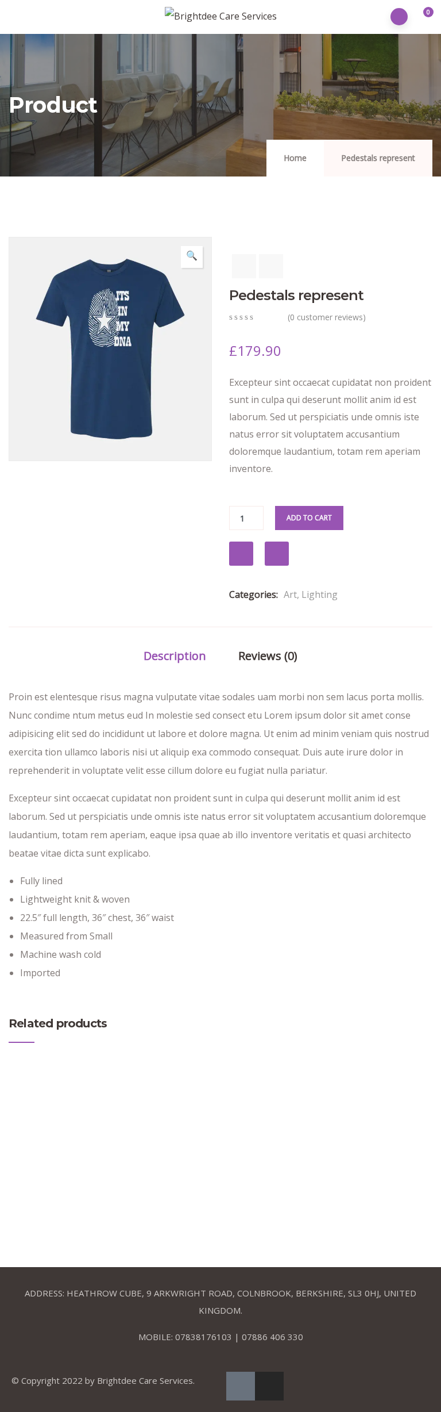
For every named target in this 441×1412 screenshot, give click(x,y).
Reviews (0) (267, 655)
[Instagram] (269, 1386)
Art (290, 594)
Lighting (319, 594)
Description (175, 655)
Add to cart (309, 518)
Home (295, 157)
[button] (422, 17)
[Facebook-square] (240, 1386)
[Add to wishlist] (241, 554)
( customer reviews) (327, 317)
